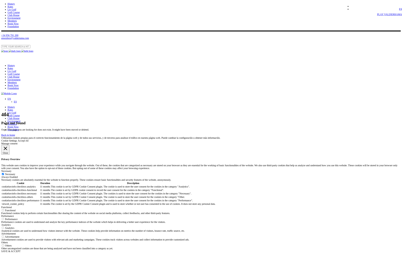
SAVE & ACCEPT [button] (11, 251)
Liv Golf (12, 9)
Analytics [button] (6, 224)
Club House (13, 15)
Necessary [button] (6, 171)
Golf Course (14, 12)
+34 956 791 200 (9, 35)
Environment (14, 18)
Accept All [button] (23, 140)
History (11, 4)
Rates (10, 6)
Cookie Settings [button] (9, 140)
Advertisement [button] (8, 233)
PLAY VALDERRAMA (389, 14)
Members (12, 21)
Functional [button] (6, 207)
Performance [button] (7, 216)
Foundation (13, 26)
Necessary (10, 174)
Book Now (13, 23)
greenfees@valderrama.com (15, 38)
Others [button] (4, 242)
